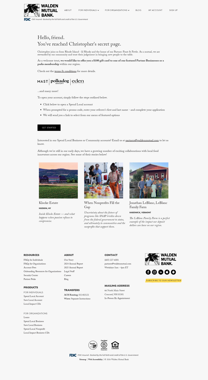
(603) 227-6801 (112, 260)
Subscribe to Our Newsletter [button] (163, 280)
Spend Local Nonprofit (34, 329)
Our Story (68, 260)
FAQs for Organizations (35, 264)
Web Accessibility (95, 359)
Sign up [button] (173, 10)
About (68, 10)
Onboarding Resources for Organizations (42, 272)
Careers (67, 276)
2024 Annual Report (73, 264)
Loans (26, 318)
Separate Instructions (80, 299)
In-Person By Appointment (117, 298)
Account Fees (30, 268)
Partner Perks (30, 279)
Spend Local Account (34, 297)
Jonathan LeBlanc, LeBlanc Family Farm (148, 205)
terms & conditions (65, 71)
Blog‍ (66, 279)
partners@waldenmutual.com (142, 140)
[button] (90, 10)
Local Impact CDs (32, 304)
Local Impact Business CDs (37, 333)
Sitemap (82, 359)
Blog (138, 10)
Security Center (31, 276)
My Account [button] (155, 10)
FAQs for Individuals (33, 260)
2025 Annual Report (73, 268)
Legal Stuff (69, 272)
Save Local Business (33, 325)
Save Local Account (33, 300)
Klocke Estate (48, 203)
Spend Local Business (34, 322)
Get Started (49, 127)
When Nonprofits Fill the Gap (101, 205)
